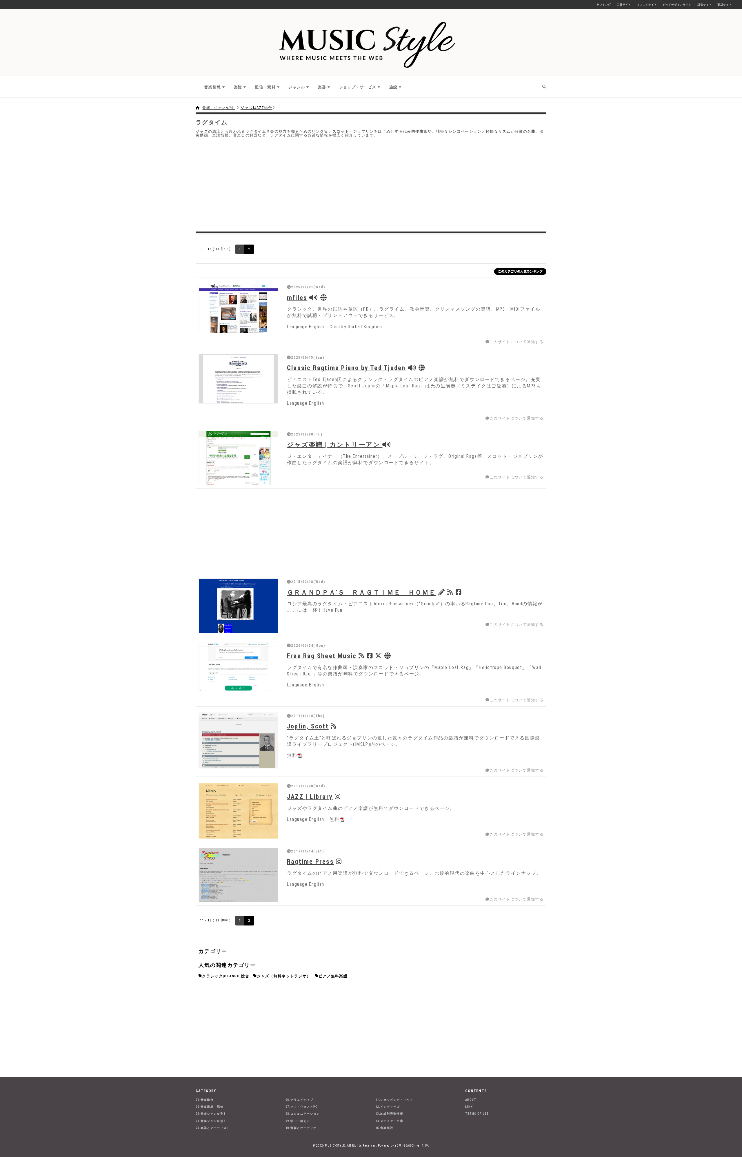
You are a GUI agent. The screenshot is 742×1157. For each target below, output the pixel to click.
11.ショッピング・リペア (394, 1100)
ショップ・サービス (358, 87)
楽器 (322, 87)
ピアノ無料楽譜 (333, 976)
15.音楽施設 (384, 1128)
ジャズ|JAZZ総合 (256, 107)
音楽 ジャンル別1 (218, 108)
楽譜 (238, 87)
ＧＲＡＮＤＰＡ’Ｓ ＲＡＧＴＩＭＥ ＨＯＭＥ (361, 592)
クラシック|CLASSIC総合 (225, 976)
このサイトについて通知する (516, 342)
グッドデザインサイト (677, 4)
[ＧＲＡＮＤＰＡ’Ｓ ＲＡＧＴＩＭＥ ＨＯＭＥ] (238, 605)
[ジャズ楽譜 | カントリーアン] (238, 458)
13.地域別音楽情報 (389, 1114)
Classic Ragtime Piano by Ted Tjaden (346, 367)
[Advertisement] (371, 186)
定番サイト (624, 4)
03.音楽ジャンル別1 (210, 1114)
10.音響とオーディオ (301, 1128)
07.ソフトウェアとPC (301, 1107)
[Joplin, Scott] (238, 740)
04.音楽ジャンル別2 (210, 1121)
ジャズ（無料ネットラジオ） (284, 976)
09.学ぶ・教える (297, 1121)
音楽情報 (212, 87)
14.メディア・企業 (389, 1121)
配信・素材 (265, 87)
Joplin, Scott (308, 726)
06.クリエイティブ (299, 1100)
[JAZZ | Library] (238, 811)
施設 (393, 87)
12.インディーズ (387, 1107)
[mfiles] (238, 308)
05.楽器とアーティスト (213, 1128)
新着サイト (704, 4)
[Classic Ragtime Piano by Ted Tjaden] (238, 379)
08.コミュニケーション (302, 1114)
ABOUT (471, 1100)
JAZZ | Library (310, 796)
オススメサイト (647, 4)
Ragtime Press (310, 861)
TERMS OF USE (477, 1114)
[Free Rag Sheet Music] (238, 667)
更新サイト (724, 4)
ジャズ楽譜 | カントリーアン (334, 444)
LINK (469, 1107)
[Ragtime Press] (238, 875)
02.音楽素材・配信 (209, 1107)
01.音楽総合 (205, 1100)
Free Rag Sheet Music (322, 655)
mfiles (297, 297)
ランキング (603, 4)
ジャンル (296, 87)
